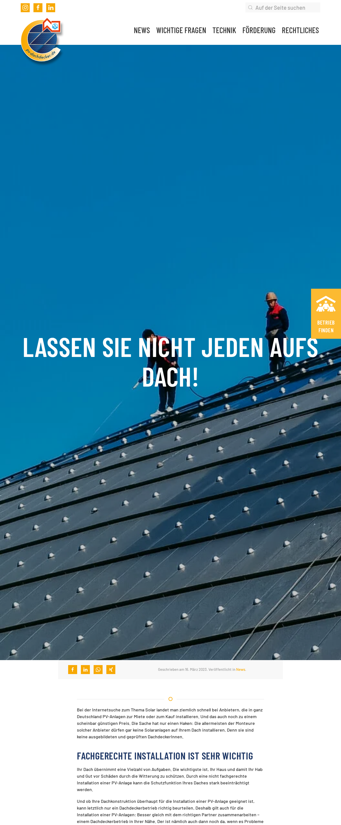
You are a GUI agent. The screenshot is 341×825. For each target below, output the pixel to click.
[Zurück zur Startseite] (41, 40)
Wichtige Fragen (181, 30)
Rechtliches (300, 30)
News (142, 30)
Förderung (259, 30)
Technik (224, 30)
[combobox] (282, 7)
